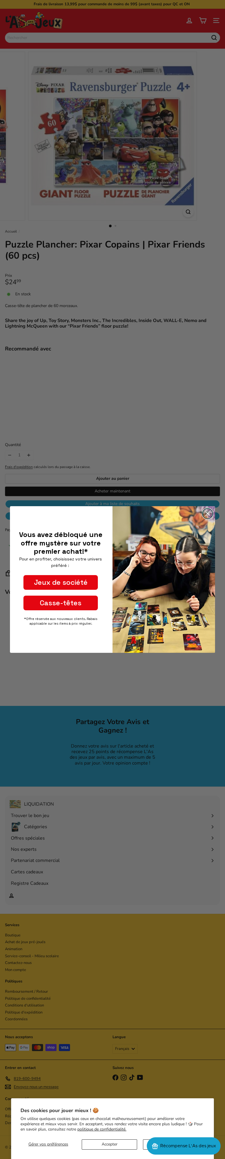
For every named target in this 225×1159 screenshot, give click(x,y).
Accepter (109, 1144)
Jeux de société (61, 582)
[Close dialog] (207, 514)
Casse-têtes (60, 602)
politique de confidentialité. (101, 1129)
